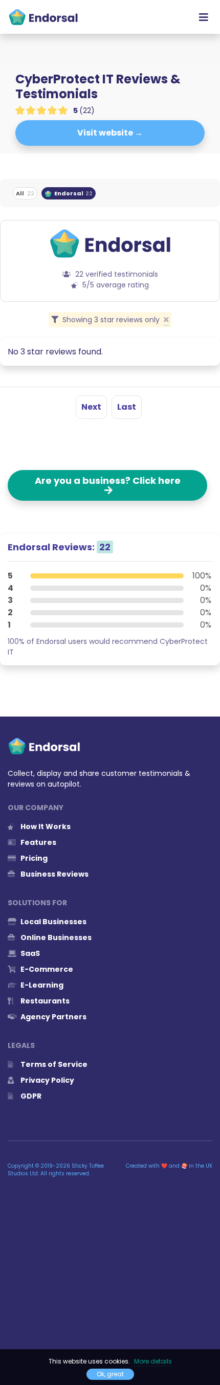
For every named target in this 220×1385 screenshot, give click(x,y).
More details (153, 1361)
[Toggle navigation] (203, 17)
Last (126, 407)
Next (91, 407)
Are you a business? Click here (108, 485)
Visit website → (110, 133)
